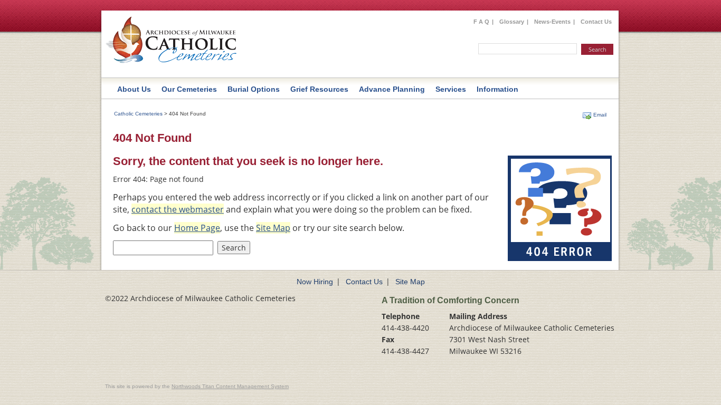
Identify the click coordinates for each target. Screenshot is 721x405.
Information (497, 89)
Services (450, 89)
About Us (134, 89)
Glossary (511, 21)
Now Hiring (315, 281)
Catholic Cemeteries (138, 114)
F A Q (481, 21)
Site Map (410, 281)
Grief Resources (319, 89)
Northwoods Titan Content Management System (230, 386)
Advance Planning (392, 89)
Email (599, 115)
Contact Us (596, 21)
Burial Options (253, 89)
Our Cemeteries (189, 89)
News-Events (552, 21)
